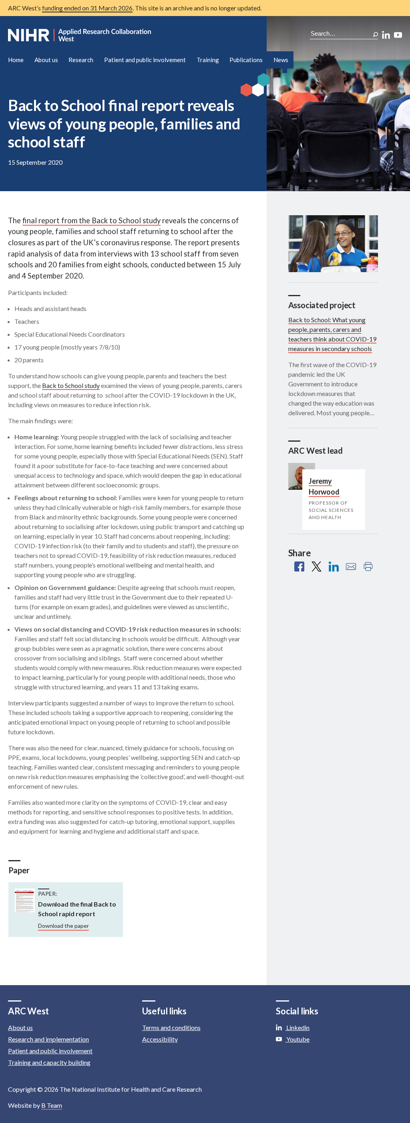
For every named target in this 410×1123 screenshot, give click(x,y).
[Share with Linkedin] (334, 567)
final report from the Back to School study (91, 220)
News (280, 59)
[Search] (375, 34)
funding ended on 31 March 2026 (87, 8)
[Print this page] (368, 567)
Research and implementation (48, 1039)
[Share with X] (317, 567)
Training (208, 59)
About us (46, 59)
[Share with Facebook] (299, 567)
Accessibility (160, 1039)
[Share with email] (351, 567)
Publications (246, 59)
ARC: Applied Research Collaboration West (80, 35)
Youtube (297, 1039)
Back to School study (71, 385)
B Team (51, 1105)
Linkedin (297, 1027)
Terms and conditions (171, 1027)
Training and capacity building (49, 1062)
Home (16, 59)
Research (80, 59)
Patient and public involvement (145, 59)
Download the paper (63, 925)
